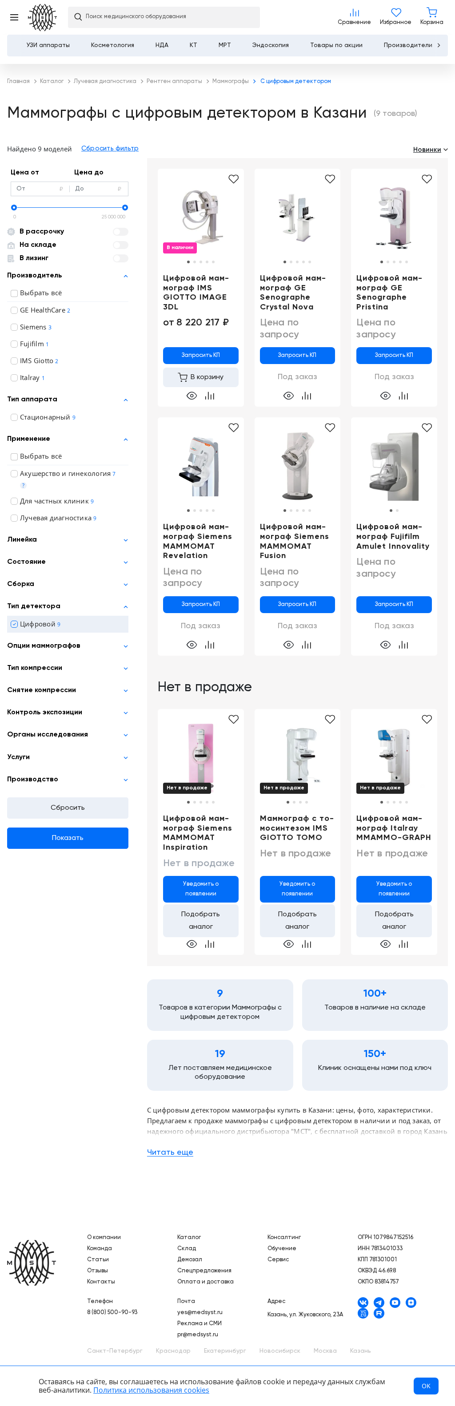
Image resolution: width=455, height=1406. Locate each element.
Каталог (189, 1237)
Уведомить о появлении (201, 889)
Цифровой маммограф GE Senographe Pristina (389, 292)
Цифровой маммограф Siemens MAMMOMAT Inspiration (197, 833)
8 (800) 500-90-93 (112, 1312)
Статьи (98, 1260)
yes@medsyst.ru (200, 1312)
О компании (104, 1237)
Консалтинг (284, 1237)
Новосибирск (279, 1351)
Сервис (278, 1260)
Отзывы (97, 1271)
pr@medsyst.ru (197, 1335)
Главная (31, 1263)
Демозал (189, 1260)
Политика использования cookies (151, 1390)
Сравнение (354, 17)
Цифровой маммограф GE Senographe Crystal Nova (293, 292)
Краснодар (173, 1351)
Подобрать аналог (200, 921)
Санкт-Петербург (115, 1351)
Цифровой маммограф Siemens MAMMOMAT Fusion (294, 541)
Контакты (101, 1282)
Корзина (432, 17)
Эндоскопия (270, 45)
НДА (162, 45)
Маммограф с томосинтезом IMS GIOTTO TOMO (297, 828)
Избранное (395, 17)
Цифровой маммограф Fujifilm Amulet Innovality (393, 536)
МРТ (225, 45)
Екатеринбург (225, 1351)
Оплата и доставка (205, 1282)
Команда (99, 1249)
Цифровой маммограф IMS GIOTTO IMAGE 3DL (196, 292)
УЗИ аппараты (48, 45)
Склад (186, 1249)
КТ (193, 45)
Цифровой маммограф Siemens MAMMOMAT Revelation (197, 541)
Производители (408, 45)
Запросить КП (201, 355)
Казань (360, 1351)
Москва (325, 1351)
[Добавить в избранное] (233, 179)
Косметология (112, 45)
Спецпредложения (204, 1271)
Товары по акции (336, 45)
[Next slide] (438, 45)
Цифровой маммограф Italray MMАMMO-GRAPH (393, 828)
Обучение (281, 1249)
